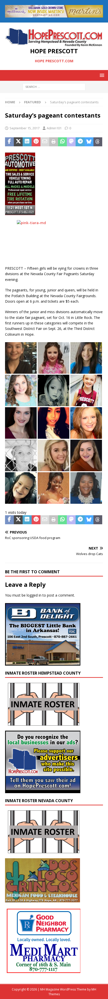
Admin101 (54, 128)
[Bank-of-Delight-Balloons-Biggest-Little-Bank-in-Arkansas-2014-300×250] (42, 662)
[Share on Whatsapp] (62, 141)
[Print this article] (53, 141)
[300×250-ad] (42, 790)
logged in (34, 595)
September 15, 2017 (24, 128)
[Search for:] (54, 86)
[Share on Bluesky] (89, 141)
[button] (101, 75)
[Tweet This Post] (18, 141)
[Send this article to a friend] (44, 141)
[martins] (54, 14)
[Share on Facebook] (9, 141)
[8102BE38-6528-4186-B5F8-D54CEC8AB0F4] (20, 212)
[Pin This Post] (36, 141)
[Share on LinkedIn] (27, 141)
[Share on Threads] (97, 141)
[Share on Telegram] (80, 141)
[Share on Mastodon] (71, 141)
